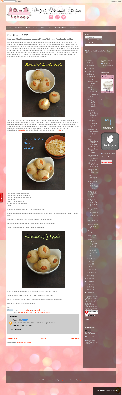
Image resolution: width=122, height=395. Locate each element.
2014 (88, 276)
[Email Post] (44, 310)
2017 (88, 68)
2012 (88, 281)
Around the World (60, 27)
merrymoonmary (64, 380)
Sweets (36, 312)
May (90, 261)
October (91, 250)
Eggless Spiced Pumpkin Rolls (93, 83)
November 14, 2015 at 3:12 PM (22, 325)
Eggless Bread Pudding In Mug (93, 226)
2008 (88, 292)
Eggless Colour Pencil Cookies (93, 150)
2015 (88, 74)
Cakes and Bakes (46, 27)
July (90, 255)
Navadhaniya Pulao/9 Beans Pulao (93, 171)
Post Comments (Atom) (23, 343)
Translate (99, 39)
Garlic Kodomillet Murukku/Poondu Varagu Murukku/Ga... (93, 243)
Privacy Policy (74, 27)
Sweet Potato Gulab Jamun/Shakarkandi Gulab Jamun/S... (93, 185)
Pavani (15, 320)
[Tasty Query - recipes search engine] (106, 163)
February (92, 269)
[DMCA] (90, 316)
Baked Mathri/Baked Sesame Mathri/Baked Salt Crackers (93, 143)
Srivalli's (22, 130)
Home (9, 27)
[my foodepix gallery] (108, 153)
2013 (88, 278)
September (92, 253)
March (91, 267)
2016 (88, 71)
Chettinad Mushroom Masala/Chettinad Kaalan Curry (93, 114)
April (90, 264)
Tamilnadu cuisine (45, 312)
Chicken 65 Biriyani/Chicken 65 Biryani (93, 164)
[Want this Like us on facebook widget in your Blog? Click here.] (119, 393)
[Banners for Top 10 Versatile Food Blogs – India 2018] (100, 52)
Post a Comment (16, 329)
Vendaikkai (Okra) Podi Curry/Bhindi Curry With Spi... (93, 123)
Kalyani (60, 130)
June (90, 258)
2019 (88, 63)
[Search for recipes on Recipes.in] (90, 337)
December (92, 76)
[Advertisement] (98, 355)
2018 (88, 65)
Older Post (74, 338)
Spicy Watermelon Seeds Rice (92, 177)
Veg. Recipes (19, 27)
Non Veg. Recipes (31, 27)
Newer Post (12, 338)
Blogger (80, 380)
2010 (88, 287)
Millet (31, 312)
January (91, 272)
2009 (88, 290)
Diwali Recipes (24, 312)
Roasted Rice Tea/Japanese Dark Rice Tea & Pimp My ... (93, 133)
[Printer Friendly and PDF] (10, 310)
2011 (88, 284)
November (92, 79)
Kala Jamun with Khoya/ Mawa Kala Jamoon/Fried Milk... (93, 202)
